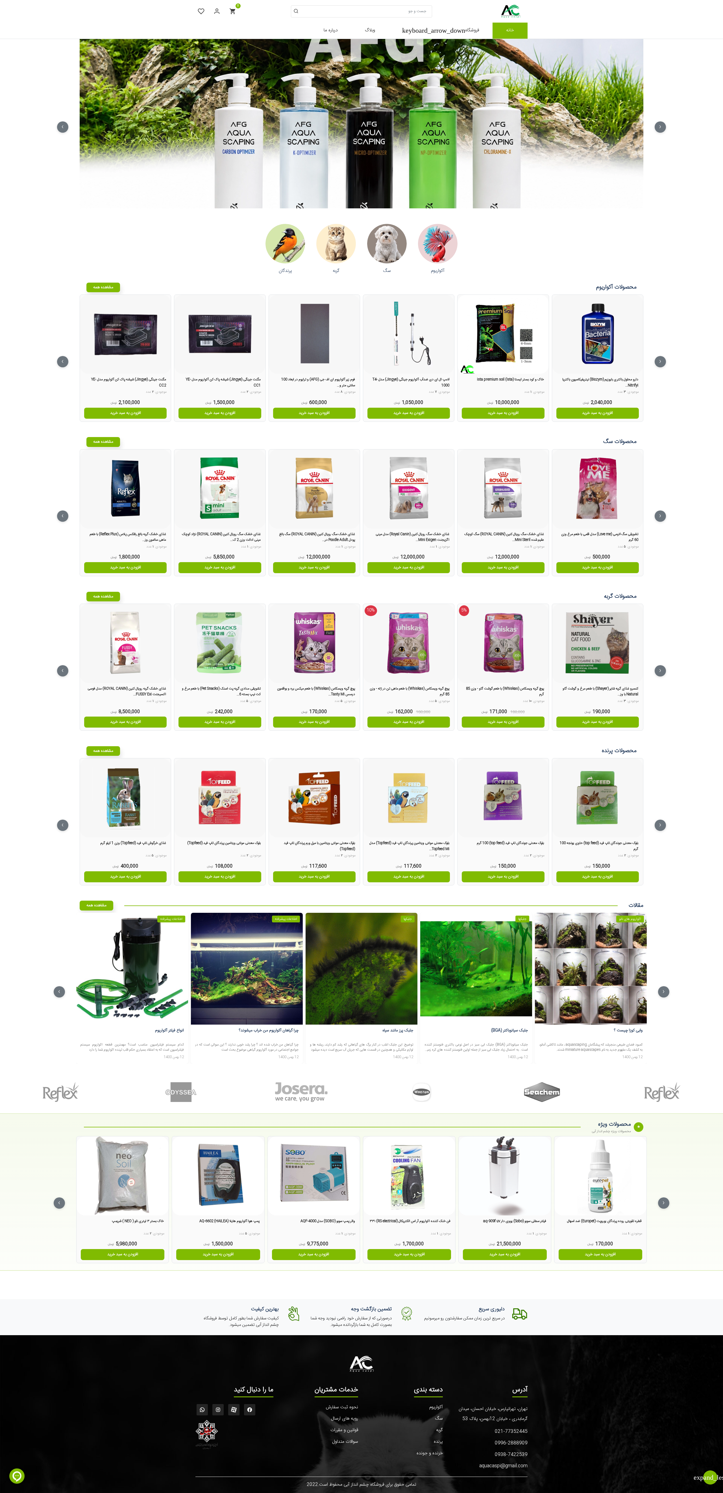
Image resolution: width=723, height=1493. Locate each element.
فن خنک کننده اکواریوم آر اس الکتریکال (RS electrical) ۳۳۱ (410, 1221)
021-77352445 (511, 1431)
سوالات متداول (345, 1442)
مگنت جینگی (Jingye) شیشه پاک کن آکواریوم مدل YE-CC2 (128, 382)
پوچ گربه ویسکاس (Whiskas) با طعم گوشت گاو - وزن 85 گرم (505, 691)
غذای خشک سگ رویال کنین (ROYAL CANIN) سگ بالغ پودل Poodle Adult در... (317, 537)
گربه (439, 1430)
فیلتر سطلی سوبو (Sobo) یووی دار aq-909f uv (514, 1221)
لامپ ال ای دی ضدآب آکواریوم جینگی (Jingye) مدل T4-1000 (411, 382)
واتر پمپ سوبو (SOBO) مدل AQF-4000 (327, 1221)
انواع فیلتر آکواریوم (169, 1030)
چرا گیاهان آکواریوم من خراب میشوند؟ (269, 1030)
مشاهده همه (103, 287)
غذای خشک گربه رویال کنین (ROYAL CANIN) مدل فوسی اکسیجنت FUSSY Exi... (127, 691)
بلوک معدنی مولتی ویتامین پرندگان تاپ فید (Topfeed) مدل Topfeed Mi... (409, 846)
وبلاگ (370, 30)
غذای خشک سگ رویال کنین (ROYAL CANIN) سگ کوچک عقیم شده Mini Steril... (504, 537)
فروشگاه (440, 30)
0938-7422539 (511, 1455)
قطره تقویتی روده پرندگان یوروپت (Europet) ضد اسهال (604, 1221)
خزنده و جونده (430, 1453)
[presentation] (660, 127)
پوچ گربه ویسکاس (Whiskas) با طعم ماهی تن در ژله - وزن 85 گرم (409, 691)
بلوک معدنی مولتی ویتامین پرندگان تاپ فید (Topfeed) (223, 843)
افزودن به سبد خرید (597, 413)
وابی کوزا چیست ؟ (628, 1030)
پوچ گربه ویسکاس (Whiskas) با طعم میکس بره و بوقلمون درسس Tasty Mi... (316, 691)
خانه (510, 30)
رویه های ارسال (344, 1418)
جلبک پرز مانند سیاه (397, 1030)
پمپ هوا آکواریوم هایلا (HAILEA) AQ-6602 (229, 1221)
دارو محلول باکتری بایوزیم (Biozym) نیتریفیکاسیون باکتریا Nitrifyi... (600, 382)
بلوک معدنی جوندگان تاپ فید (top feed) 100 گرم (510, 843)
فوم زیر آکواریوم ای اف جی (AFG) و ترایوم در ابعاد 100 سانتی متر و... (318, 382)
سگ (439, 1418)
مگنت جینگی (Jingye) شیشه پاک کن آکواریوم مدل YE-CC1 (223, 382)
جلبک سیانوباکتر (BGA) (509, 1030)
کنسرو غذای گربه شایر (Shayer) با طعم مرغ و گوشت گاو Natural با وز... (600, 691)
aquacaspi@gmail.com (503, 1466)
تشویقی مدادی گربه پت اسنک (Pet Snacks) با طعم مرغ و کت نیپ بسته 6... (221, 691)
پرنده (438, 1442)
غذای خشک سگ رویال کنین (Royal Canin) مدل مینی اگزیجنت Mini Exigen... (412, 537)
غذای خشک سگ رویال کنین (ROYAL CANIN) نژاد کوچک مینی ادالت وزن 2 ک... (221, 537)
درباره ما (331, 30)
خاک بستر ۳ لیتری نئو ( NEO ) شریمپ (138, 1221)
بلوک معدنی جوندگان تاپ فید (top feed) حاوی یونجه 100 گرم (599, 846)
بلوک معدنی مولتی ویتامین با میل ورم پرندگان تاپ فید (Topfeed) (319, 846)
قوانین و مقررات (344, 1430)
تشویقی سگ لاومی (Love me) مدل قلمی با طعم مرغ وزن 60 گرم (599, 537)
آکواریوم (436, 1407)
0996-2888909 (511, 1443)
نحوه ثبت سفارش (342, 1407)
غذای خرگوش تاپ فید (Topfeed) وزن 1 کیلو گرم (133, 843)
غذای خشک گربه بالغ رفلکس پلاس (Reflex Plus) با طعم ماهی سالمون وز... (128, 537)
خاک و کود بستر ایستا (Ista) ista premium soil (510, 379)
